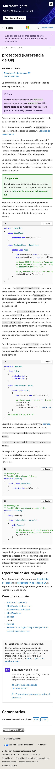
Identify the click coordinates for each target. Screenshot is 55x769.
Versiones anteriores (11, 754)
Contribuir (36, 754)
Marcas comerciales (27, 761)
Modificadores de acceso (19, 606)
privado (46, 423)
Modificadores (14, 613)
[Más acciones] (50, 48)
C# (19, 47)
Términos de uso (9, 761)
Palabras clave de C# (17, 602)
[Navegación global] (2, 27)
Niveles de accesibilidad (18, 609)
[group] (27, 255)
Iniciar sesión (47, 27)
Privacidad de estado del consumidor (32, 758)
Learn (5, 47)
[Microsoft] (27, 27)
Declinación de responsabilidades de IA (19, 751)
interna (10, 623)
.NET (12, 47)
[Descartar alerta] (51, 4)
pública (10, 616)
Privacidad (6, 758)
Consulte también (11, 76)
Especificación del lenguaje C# (17, 73)
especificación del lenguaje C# (31, 582)
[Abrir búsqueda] (37, 27)
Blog (25, 754)
